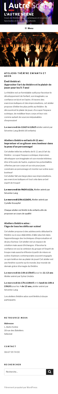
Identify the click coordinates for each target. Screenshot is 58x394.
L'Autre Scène (19, 14)
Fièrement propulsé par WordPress (20, 387)
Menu (30, 28)
